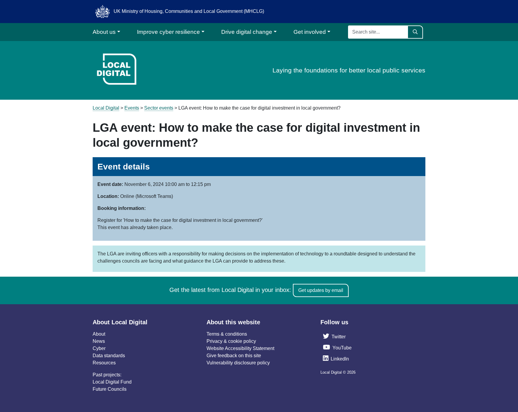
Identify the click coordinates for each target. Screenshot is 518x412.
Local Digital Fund (112, 381)
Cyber (99, 348)
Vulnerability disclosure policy (238, 362)
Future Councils (110, 389)
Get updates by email (320, 290)
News (99, 341)
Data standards (109, 355)
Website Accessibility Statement (240, 348)
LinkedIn (340, 358)
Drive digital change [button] (246, 32)
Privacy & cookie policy (231, 341)
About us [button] (104, 32)
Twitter (339, 336)
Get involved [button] (309, 32)
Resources (104, 362)
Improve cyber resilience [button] (168, 32)
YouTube (342, 347)
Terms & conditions (227, 334)
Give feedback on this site (234, 355)
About (99, 334)
